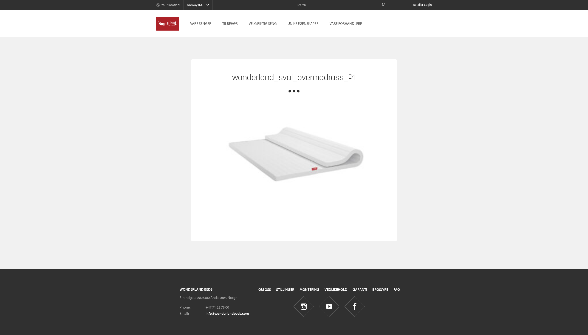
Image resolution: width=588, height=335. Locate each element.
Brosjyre (380, 289)
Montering (309, 289)
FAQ (396, 289)
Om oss (264, 289)
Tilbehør (230, 23)
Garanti (360, 289)
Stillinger (285, 289)
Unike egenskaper (303, 23)
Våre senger (200, 23)
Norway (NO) (195, 5)
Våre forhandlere (346, 23)
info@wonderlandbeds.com (227, 313)
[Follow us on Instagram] (303, 306)
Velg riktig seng (263, 23)
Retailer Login (422, 5)
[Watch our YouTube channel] (329, 306)
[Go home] (167, 24)
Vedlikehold (336, 289)
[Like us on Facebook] (354, 306)
